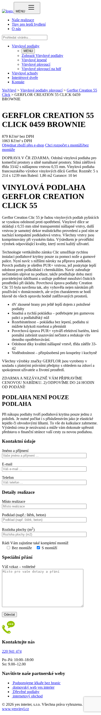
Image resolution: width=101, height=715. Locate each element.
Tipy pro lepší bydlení (29, 24)
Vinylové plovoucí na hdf (41, 69)
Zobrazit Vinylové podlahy (42, 55)
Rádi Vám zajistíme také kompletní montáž (35, 543)
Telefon (8, 477)
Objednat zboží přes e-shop (23, 145)
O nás (16, 29)
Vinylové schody (25, 73)
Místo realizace (13, 501)
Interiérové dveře (25, 77)
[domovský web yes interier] (12, 687)
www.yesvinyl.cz (15, 709)
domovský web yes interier (33, 687)
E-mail (7, 464)
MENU (28, 51)
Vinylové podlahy (25, 46)
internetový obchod (28, 696)
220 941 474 (12, 651)
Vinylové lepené (34, 60)
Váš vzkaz (18, 567)
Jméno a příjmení (15, 451)
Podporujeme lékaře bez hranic (37, 683)
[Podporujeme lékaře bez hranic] (12, 683)
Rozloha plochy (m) (18, 529)
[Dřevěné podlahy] (12, 692)
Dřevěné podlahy (26, 692)
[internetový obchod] (12, 696)
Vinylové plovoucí (36, 64)
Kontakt (18, 82)
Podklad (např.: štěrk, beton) (24, 515)
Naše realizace (23, 20)
